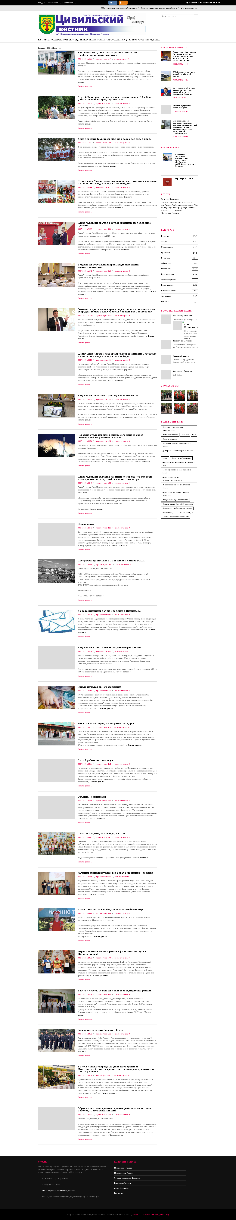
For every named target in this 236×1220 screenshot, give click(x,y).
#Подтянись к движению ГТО (175, 500)
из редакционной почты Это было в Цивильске (109, 611)
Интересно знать (168, 290)
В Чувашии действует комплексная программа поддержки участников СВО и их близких (185, 160)
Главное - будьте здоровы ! (185, 327)
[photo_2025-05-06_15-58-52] (179, 395)
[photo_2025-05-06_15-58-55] (192, 408)
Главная (41, 48)
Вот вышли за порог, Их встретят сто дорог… (107, 723)
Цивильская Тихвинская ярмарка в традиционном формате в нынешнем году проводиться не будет (117, 182)
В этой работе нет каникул (95, 760)
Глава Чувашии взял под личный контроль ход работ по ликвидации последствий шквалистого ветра (115, 477)
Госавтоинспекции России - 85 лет (100, 1030)
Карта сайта (67, 2)
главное (185, 435)
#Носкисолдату (169, 512)
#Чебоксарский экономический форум (176, 486)
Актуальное (166, 296)
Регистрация (52, 2)
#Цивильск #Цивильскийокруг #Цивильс (176, 494)
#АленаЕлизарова (170, 435)
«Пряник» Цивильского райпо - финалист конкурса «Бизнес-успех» (112, 952)
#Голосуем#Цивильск (181, 458)
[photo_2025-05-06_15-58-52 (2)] (192, 395)
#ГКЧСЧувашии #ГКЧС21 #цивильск (178, 504)
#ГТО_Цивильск (170, 439)
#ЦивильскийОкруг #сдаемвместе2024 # (172, 479)
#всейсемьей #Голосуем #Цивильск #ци (179, 464)
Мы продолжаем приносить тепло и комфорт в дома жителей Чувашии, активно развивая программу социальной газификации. (185, 127)
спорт (165, 458)
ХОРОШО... (182, 373)
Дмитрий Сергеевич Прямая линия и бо (178, 452)
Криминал (165, 252)
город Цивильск (121, 1188)
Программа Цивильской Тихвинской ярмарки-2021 (111, 560)
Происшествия (167, 285)
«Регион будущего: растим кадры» (182, 107)
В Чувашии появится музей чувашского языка (108, 395)
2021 (49, 48)
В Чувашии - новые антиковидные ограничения (109, 647)
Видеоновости (167, 274)
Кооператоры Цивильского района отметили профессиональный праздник (107, 53)
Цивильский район (122, 1183)
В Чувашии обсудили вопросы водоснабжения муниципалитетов (108, 265)
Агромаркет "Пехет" (184, 179)
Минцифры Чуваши (123, 1168)
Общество (166, 263)
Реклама (165, 301)
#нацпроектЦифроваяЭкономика (177, 508)
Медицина (166, 269)
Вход (40, 2)
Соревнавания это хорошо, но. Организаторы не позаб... (185, 344)
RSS (79, 2)
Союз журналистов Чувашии (127, 1178)
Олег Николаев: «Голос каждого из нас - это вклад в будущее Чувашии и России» (184, 91)
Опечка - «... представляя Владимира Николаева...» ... (184, 359)
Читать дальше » (85, 124)
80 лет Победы (186, 512)
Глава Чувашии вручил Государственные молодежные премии (114, 224)
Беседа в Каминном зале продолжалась (173, 429)
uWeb (135, 1214)
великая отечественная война (176, 517)
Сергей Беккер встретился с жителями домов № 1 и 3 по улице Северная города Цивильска (114, 98)
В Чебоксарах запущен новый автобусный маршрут (184, 74)
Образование (167, 247)
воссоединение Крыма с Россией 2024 (177, 471)
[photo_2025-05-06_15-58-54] (179, 408)
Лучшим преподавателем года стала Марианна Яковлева (115, 873)
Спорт (164, 241)
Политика (165, 258)
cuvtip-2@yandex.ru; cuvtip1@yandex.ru (58, 1190)
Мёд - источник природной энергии (91, 8)
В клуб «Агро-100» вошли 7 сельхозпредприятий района (114, 990)
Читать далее (85, 86)
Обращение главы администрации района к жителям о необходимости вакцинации (114, 1109)
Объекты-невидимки (92, 797)
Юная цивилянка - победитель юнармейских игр (110, 909)
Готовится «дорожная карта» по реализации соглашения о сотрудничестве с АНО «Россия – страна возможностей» (116, 310)
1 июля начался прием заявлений (100, 687)
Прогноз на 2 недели (170, 213)
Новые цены (86, 524)
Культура (165, 236)
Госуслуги (118, 1193)
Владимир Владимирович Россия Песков (177, 445)
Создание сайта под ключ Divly (155, 1214)
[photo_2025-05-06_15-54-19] (166, 395)
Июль (54, 48)
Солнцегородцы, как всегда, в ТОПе (101, 833)
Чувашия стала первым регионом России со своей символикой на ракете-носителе (111, 436)
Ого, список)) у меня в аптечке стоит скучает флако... (191, 332)
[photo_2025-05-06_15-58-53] (166, 408)
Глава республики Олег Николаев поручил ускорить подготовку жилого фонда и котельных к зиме (184, 56)
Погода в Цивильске (170, 199)
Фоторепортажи (168, 280)
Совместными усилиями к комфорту (130, 8)
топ (194, 435)
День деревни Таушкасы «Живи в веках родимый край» (115, 139)
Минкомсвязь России (123, 1173)
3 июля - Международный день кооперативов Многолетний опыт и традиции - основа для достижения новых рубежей (116, 1069)
